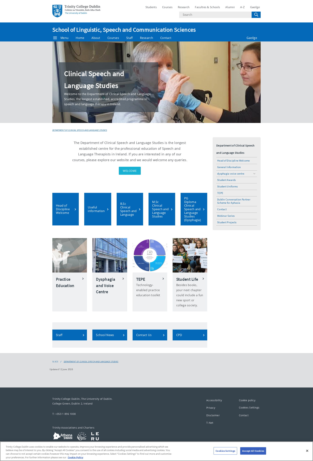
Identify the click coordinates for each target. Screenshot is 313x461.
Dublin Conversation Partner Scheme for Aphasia (233, 201)
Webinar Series (226, 215)
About (95, 38)
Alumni (230, 7)
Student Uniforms (227, 186)
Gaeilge (255, 7)
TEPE (220, 193)
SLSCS (55, 361)
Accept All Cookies (253, 450)
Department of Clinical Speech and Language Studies (79, 130)
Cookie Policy (75, 457)
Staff (129, 38)
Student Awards (226, 180)
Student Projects (227, 222)
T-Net (209, 422)
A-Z (242, 7)
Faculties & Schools (207, 7)
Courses (167, 7)
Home (80, 38)
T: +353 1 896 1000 (64, 414)
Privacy (210, 407)
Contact (165, 38)
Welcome (130, 171)
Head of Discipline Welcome (233, 160)
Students (151, 7)
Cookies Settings (249, 407)
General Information (229, 167)
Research (183, 7)
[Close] (307, 451)
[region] (156, 451)
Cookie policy (247, 400)
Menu (64, 38)
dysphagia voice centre (230, 173)
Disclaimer (213, 415)
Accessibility (214, 400)
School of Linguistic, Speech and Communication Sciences (124, 29)
